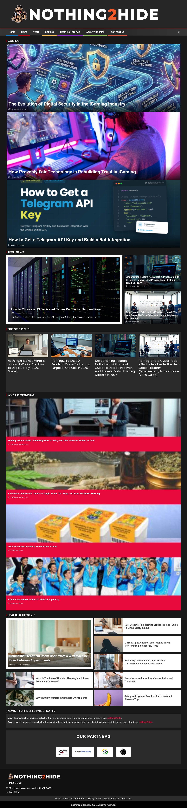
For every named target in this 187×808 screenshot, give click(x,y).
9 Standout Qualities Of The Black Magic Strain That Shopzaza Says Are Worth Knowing (54, 493)
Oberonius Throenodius (22, 313)
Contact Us (117, 32)
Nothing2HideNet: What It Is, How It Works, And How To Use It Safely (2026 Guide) (26, 366)
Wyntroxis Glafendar (19, 109)
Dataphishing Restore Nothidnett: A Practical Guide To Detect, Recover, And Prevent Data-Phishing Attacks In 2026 (152, 280)
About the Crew (95, 32)
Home (12, 32)
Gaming (49, 32)
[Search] (178, 32)
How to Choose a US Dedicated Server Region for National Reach (57, 309)
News (24, 32)
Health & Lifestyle (70, 32)
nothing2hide (145, 721)
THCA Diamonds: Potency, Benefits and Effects (32, 546)
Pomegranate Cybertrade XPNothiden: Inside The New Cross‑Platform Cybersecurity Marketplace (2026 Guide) (152, 315)
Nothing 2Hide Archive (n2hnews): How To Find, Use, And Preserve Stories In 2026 (51, 440)
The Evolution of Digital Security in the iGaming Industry (66, 104)
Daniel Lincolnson (17, 245)
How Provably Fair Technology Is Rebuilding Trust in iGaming (72, 172)
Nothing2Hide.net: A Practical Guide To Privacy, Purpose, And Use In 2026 (70, 364)
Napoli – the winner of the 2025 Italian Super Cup (33, 599)
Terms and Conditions (74, 798)
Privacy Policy (94, 798)
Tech (36, 32)
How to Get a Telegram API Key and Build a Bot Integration (69, 240)
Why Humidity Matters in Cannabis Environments (61, 697)
